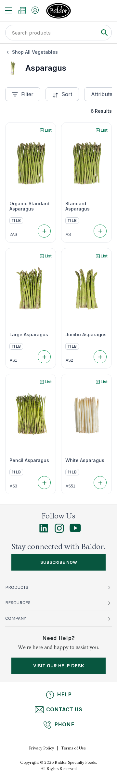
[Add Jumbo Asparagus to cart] (100, 356)
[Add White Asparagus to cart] (100, 482)
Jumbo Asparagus (86, 334)
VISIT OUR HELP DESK (58, 665)
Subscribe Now (58, 562)
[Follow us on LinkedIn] (43, 531)
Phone (64, 724)
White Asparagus (84, 460)
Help (64, 694)
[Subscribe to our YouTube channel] (75, 530)
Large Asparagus (28, 334)
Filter (27, 94)
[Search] (104, 32)
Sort (66, 94)
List (48, 130)
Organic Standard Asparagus (29, 206)
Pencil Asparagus (29, 460)
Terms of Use (73, 748)
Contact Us (64, 709)
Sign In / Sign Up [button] (35, 10)
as (68, 234)
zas (13, 234)
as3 (13, 486)
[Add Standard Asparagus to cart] (100, 231)
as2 (69, 360)
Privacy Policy (41, 748)
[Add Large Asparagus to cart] (44, 356)
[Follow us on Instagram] (59, 531)
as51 (70, 486)
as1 (13, 360)
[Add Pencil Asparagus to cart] (44, 482)
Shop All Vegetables (35, 52)
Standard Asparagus (77, 206)
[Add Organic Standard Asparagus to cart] (44, 231)
